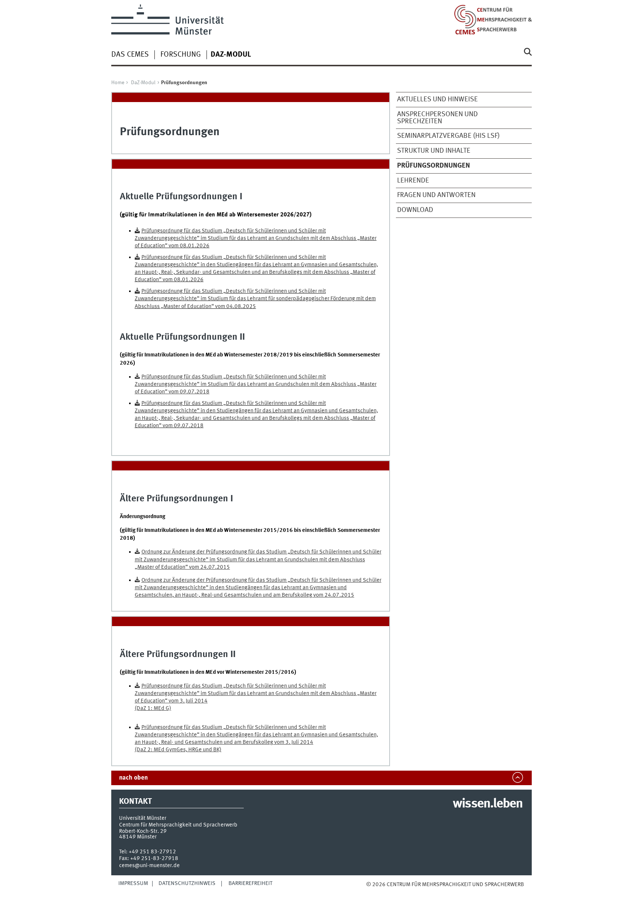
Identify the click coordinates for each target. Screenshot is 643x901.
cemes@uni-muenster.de (149, 866)
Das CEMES (130, 54)
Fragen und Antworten (436, 195)
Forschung (180, 54)
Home (117, 82)
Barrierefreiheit (250, 883)
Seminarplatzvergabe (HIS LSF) (448, 136)
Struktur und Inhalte (433, 150)
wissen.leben (487, 804)
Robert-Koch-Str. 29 (143, 831)
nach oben (133, 778)
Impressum (133, 883)
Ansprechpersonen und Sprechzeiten (437, 118)
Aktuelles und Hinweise (437, 99)
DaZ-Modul (143, 82)
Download (415, 210)
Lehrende (413, 180)
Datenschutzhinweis (187, 883)
